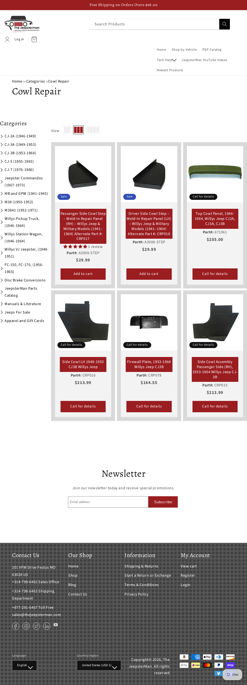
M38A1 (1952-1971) (21, 210)
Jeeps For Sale (17, 312)
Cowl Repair (58, 81)
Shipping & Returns (141, 566)
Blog (72, 584)
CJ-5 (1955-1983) (19, 161)
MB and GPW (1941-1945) (26, 193)
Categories (36, 81)
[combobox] (159, 24)
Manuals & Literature (23, 304)
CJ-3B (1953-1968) (20, 153)
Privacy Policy (136, 594)
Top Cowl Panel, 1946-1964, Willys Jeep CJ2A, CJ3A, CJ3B (215, 218)
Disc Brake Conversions (25, 280)
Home (17, 81)
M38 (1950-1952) (19, 202)
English (22, 665)
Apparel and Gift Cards (24, 320)
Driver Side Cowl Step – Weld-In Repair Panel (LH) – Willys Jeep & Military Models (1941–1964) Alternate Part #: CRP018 (149, 223)
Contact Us (77, 594)
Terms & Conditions (141, 584)
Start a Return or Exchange (147, 575)
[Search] (224, 24)
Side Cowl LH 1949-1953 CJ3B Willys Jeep (83, 364)
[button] (166, 60)
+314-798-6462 (25, 582)
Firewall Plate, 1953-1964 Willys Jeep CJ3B (149, 364)
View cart (189, 566)
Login (186, 584)
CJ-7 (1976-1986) (19, 169)
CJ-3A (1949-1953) (20, 144)
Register (188, 575)
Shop (72, 575)
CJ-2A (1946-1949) (20, 136)
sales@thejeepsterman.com (36, 614)
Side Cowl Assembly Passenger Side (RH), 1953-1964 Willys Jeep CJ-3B (215, 369)
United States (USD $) (96, 665)
